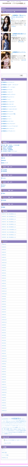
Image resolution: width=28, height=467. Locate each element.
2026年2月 (4, 254)
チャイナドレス (17, 424)
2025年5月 (4, 275)
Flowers (9, 421)
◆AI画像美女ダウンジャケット (7, 128)
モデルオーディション (7, 427)
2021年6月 (4, 340)
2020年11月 (4, 358)
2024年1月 (4, 317)
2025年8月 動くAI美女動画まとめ (9, 237)
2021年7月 (4, 337)
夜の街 (9, 430)
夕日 (23, 429)
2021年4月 (4, 345)
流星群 (21, 430)
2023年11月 (4, 322)
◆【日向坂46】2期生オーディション (9, 151)
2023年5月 (4, 324)
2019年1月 (4, 405)
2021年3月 (4, 348)
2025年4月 (4, 278)
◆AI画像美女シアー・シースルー (8, 87)
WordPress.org (5, 457)
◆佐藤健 (3, 207)
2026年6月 (4, 247)
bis (7, 421)
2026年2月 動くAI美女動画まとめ (9, 224)
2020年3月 (4, 379)
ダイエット (11, 424)
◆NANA (3, 186)
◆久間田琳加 (4, 171)
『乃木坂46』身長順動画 (7, 146)
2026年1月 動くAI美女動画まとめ (9, 226)
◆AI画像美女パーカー (6, 116)
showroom (4, 422)
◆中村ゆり (3, 185)
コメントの (5, 455)
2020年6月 (4, 371)
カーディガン (6, 424)
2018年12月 (4, 408)
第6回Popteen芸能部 (11, 432)
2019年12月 (4, 387)
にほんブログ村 (7, 443)
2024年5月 (4, 306)
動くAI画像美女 (18, 429)
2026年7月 (4, 244)
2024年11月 (4, 291)
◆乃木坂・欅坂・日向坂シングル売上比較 (10, 145)
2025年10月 (4, 262)
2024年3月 (4, 311)
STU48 (10, 422)
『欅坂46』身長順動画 (7, 148)
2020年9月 (4, 363)
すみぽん (20, 422)
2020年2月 (4, 382)
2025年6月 (4, 273)
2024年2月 (4, 314)
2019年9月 (4, 394)
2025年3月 (4, 280)
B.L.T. (5, 421)
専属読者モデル (13, 430)
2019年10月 (4, 392)
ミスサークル (14, 425)
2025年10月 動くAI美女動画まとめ (9, 232)
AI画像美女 (16, 418)
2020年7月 (4, 369)
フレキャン (8, 425)
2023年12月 (4, 319)
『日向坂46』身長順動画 (7, 149)
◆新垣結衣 (3, 160)
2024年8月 (4, 298)
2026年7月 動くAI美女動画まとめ (9, 213)
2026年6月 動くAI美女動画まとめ (9, 216)
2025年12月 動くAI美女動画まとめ (9, 229)
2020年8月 (4, 366)
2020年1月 (4, 384)
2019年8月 (4, 397)
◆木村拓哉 (3, 200)
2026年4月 (4, 252)
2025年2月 (4, 283)
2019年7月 (4, 400)
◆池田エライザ (4, 162)
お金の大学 (16, 422)
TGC (13, 422)
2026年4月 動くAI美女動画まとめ (9, 221)
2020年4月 (4, 376)
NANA (17, 421)
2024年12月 (4, 288)
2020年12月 (4, 356)
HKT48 (12, 421)
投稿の (4, 452)
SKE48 (7, 422)
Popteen (21, 421)
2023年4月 (4, 327)
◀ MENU (3, 8)
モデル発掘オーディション (18, 427)
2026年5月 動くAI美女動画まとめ (9, 219)
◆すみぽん (3, 178)
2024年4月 (4, 309)
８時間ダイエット (8, 433)
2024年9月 (4, 296)
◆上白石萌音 (4, 169)
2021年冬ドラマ (7, 418)
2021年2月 (4, 350)
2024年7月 (4, 301)
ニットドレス (22, 424)
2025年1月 (4, 285)
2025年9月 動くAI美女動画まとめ (9, 234)
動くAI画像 (14, 429)
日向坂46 (18, 430)
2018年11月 (4, 410)
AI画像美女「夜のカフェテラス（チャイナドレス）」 (18, 17)
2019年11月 (4, 389)
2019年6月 (4, 402)
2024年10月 (4, 293)
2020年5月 (4, 374)
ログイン (3, 449)
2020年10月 (4, 361)
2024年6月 (4, 304)
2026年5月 (4, 249)
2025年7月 (4, 270)
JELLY (14, 421)
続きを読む (21, 41)
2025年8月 (4, 267)
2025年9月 (4, 265)
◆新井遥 (3, 158)
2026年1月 (4, 257)
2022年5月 (4, 332)
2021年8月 (4, 335)
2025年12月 (4, 260)
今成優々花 (8, 429)
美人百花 (17, 432)
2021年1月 (4, 353)
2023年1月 (4, 330)
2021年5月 (4, 343)
